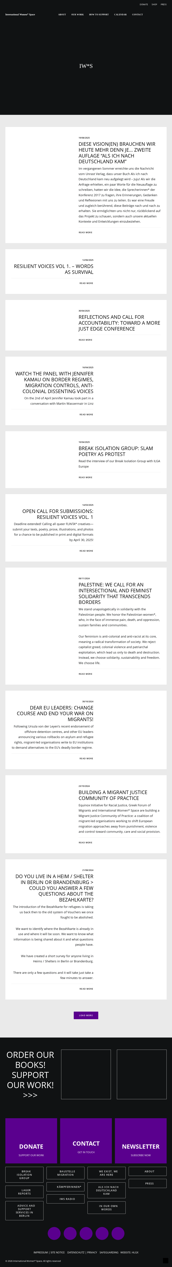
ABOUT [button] (150, 1171)
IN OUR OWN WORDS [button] (109, 1207)
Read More (85, 232)
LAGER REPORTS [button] (25, 1191)
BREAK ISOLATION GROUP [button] (25, 1175)
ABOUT (62, 14)
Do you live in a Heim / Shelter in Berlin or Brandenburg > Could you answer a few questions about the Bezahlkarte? (54, 888)
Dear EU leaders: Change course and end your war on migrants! (55, 713)
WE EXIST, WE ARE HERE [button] (109, 1173)
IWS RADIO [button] (67, 1199)
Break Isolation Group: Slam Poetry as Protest (116, 451)
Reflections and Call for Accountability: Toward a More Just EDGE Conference (119, 323)
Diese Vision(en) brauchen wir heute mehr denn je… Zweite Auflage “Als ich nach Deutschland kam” (117, 153)
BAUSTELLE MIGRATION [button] (66, 1173)
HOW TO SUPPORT (99, 14)
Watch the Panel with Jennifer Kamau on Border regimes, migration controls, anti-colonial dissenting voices (54, 382)
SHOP (154, 4)
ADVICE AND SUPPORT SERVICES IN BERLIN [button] (26, 1210)
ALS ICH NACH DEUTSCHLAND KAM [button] (108, 1190)
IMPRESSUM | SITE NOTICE (49, 1252)
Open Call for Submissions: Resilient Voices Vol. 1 (57, 514)
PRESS (164, 4)
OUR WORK (77, 14)
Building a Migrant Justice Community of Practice (113, 795)
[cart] (164, 14)
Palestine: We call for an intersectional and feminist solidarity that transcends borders (115, 593)
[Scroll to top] (165, 1260)
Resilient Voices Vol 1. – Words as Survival (53, 269)
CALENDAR (120, 14)
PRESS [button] (149, 1183)
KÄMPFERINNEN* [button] (69, 1186)
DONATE (144, 4)
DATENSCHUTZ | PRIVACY (82, 1252)
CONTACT (137, 14)
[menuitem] (144, 4)
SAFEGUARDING (109, 1252)
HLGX (135, 1252)
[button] (147, 14)
